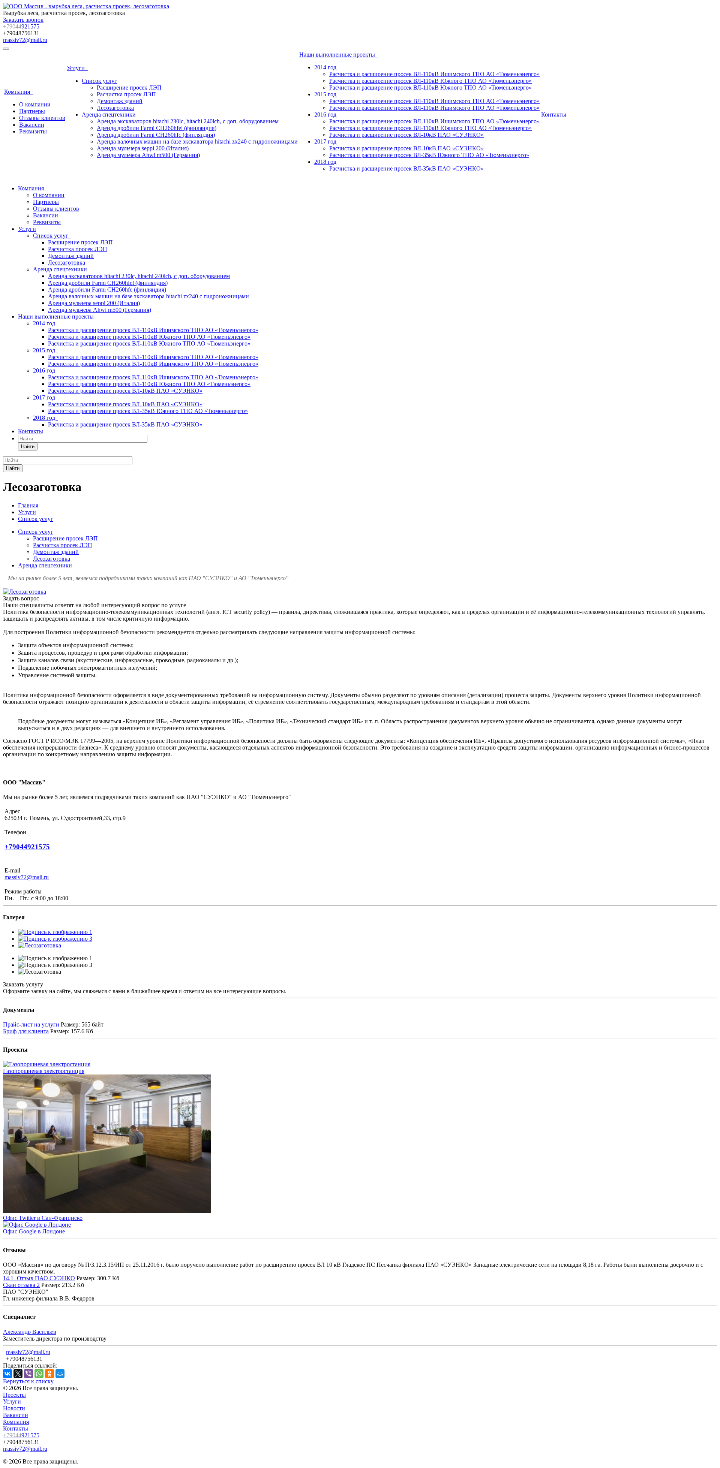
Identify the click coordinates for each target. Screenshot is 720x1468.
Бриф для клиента (26, 1031)
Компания (18, 91)
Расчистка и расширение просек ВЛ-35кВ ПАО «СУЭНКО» (406, 168)
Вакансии (31, 124)
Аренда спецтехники (109, 114)
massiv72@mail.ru (25, 40)
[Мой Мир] (60, 1373)
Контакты (553, 114)
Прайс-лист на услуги (31, 1024)
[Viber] (28, 1373)
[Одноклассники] (49, 1373)
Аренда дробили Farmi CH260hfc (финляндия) (156, 135)
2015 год (325, 94)
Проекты (14, 1395)
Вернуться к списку (28, 1381)
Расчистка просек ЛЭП (126, 94)
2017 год (325, 141)
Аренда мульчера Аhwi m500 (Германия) (148, 155)
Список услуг (99, 81)
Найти (27, 446)
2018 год (325, 162)
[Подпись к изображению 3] (55, 938)
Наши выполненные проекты (338, 54)
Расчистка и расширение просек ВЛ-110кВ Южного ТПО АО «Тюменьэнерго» (430, 81)
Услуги (77, 68)
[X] (18, 1373)
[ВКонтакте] (7, 1373)
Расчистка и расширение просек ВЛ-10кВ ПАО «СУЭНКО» (406, 135)
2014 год (325, 67)
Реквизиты (33, 131)
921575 (21, 26)
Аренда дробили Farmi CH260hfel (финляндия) (156, 128)
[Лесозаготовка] (24, 591)
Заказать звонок (23, 19)
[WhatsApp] (39, 1373)
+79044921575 (27, 847)
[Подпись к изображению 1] (55, 932)
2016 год (325, 114)
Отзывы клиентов (42, 118)
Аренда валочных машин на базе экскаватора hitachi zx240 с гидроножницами (197, 141)
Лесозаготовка (115, 108)
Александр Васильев (29, 1332)
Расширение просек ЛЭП (129, 87)
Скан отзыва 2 (21, 1285)
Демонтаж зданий (119, 101)
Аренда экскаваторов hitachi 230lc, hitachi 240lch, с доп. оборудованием (188, 121)
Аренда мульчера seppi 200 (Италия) (143, 148)
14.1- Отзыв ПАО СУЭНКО (39, 1278)
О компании (35, 104)
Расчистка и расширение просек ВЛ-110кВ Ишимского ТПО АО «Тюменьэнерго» (434, 74)
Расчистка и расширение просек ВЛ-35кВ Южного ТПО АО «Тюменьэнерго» (429, 155)
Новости (14, 1408)
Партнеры (32, 111)
